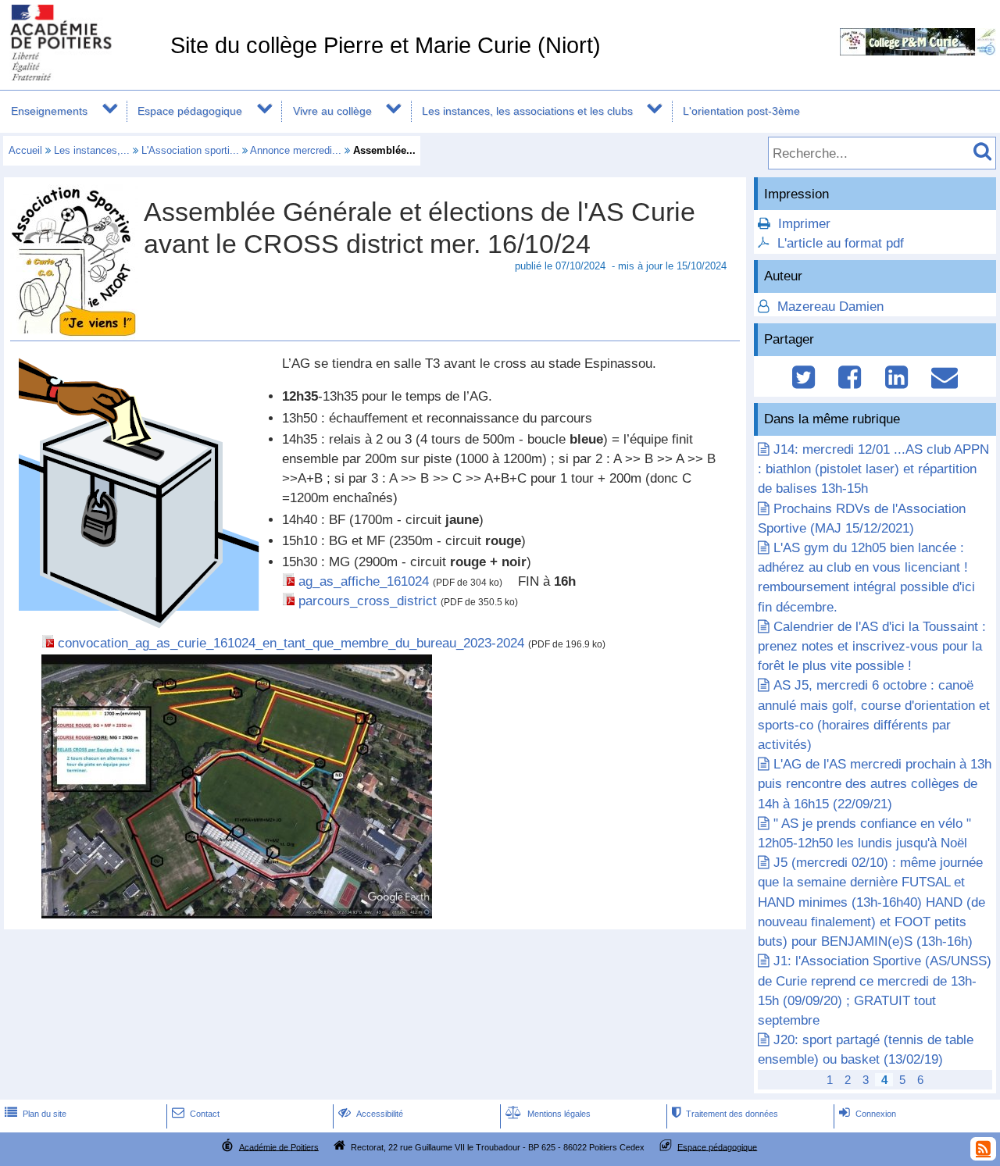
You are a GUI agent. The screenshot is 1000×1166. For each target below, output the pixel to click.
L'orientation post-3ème (741, 111)
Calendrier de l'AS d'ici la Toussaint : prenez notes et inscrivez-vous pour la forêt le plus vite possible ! (872, 646)
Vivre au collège (332, 111)
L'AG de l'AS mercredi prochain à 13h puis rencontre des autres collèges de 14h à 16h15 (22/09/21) (874, 784)
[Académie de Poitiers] (82, 76)
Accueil (25, 150)
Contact (196, 1113)
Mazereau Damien (828, 306)
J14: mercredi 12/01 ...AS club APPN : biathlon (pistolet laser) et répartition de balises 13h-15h (873, 469)
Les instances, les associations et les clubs (527, 111)
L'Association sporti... (190, 150)
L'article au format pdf (840, 243)
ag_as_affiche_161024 (363, 581)
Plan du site (35, 1113)
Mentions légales (548, 1113)
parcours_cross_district (367, 601)
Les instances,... (92, 150)
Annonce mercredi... (295, 150)
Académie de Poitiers (279, 1146)
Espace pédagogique (190, 111)
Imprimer (804, 223)
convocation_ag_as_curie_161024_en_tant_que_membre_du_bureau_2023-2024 (291, 643)
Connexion (867, 1113)
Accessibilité (370, 1113)
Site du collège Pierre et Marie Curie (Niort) (385, 45)
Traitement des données (725, 1113)
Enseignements (49, 111)
